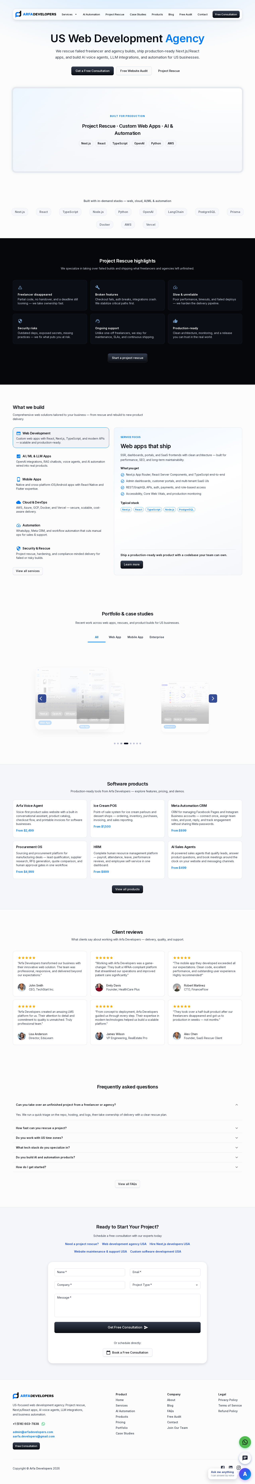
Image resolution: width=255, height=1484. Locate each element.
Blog (171, 14)
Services (67, 14)
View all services (28, 571)
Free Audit (185, 14)
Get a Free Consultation (93, 71)
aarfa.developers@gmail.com (34, 1436)
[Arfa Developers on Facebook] (222, 1467)
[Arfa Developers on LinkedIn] (230, 1467)
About (171, 1400)
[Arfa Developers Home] (35, 14)
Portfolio (122, 1427)
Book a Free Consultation (130, 1352)
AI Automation (91, 14)
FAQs (170, 1411)
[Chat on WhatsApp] (43, 1424)
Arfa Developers (41, 1468)
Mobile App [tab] (135, 637)
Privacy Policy (228, 1400)
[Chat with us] (245, 1458)
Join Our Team (177, 1427)
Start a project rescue (127, 358)
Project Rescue (115, 14)
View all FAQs (127, 1184)
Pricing (120, 1422)
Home (120, 1400)
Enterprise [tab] (157, 637)
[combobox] (165, 1285)
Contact (203, 14)
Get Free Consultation (125, 1327)
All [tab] (96, 637)
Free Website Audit (134, 71)
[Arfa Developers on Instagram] (238, 1467)
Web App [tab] (115, 637)
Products (157, 14)
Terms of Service (230, 1405)
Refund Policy (228, 1411)
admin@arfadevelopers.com (33, 1432)
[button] (61, 437)
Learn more (132, 564)
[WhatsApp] (245, 1442)
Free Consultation (226, 14)
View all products (127, 889)
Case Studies (138, 14)
